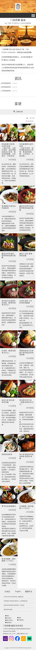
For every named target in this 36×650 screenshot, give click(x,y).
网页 (8, 616)
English (18, 591)
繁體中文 (28, 592)
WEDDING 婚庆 (8, 609)
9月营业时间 (10, 83)
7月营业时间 (10, 91)
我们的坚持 (10, 620)
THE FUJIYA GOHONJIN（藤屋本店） (14, 596)
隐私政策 (9, 622)
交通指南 (21, 620)
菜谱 (18, 104)
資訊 (18, 78)
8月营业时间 (10, 87)
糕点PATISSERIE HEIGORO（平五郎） (14, 605)
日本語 (7, 592)
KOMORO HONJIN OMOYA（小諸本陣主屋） (16, 601)
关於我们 (9, 618)
